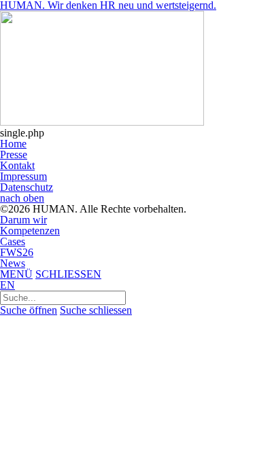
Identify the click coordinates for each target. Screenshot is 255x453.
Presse (13, 154)
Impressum (23, 176)
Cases (12, 241)
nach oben (22, 198)
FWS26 (16, 252)
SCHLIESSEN (68, 274)
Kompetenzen (30, 230)
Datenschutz (26, 187)
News (12, 263)
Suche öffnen (28, 310)
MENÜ (16, 274)
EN (7, 285)
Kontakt (17, 165)
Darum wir (23, 219)
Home (13, 143)
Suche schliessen (96, 310)
